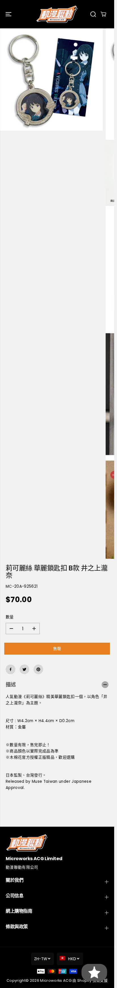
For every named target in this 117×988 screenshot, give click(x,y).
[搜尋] (93, 14)
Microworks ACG (56, 980)
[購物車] (103, 14)
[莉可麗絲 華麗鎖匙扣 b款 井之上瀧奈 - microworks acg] (51, 79)
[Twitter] (24, 669)
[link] (57, 843)
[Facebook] (10, 669)
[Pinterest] (38, 669)
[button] (9, 14)
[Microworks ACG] (57, 14)
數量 (10, 617)
